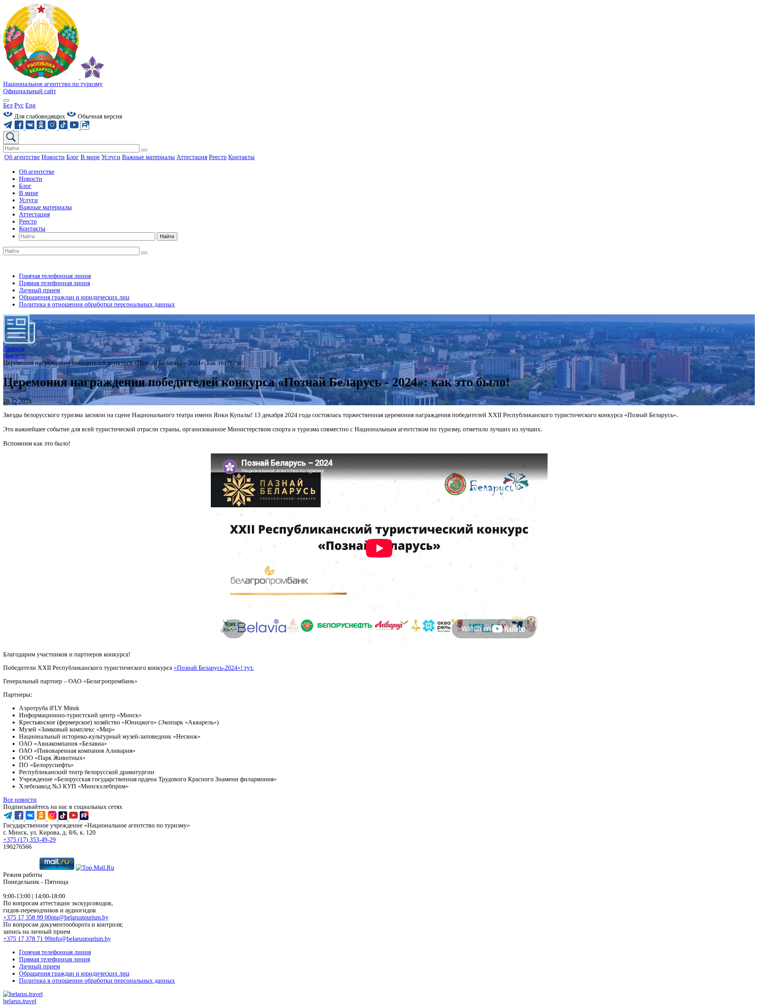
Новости (30, 178)
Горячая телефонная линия (55, 276)
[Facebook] (19, 127)
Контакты (32, 228)
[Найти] (144, 150)
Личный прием (39, 290)
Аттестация (34, 214)
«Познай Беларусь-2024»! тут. (214, 667)
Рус (19, 105)
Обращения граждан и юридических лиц (74, 297)
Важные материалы (45, 207)
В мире (28, 193)
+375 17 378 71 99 (27, 938)
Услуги (28, 200)
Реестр (28, 221)
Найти (167, 236)
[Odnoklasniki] (41, 127)
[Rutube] (85, 127)
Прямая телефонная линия (54, 283)
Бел (8, 105)
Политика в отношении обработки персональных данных (97, 304)
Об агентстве (36, 171)
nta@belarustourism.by (80, 917)
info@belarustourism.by (81, 938)
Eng (30, 105)
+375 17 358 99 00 (27, 917)
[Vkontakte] (30, 127)
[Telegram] (8, 127)
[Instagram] (52, 127)
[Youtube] (75, 127)
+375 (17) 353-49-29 (29, 839)
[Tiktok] (63, 127)
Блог (25, 185)
